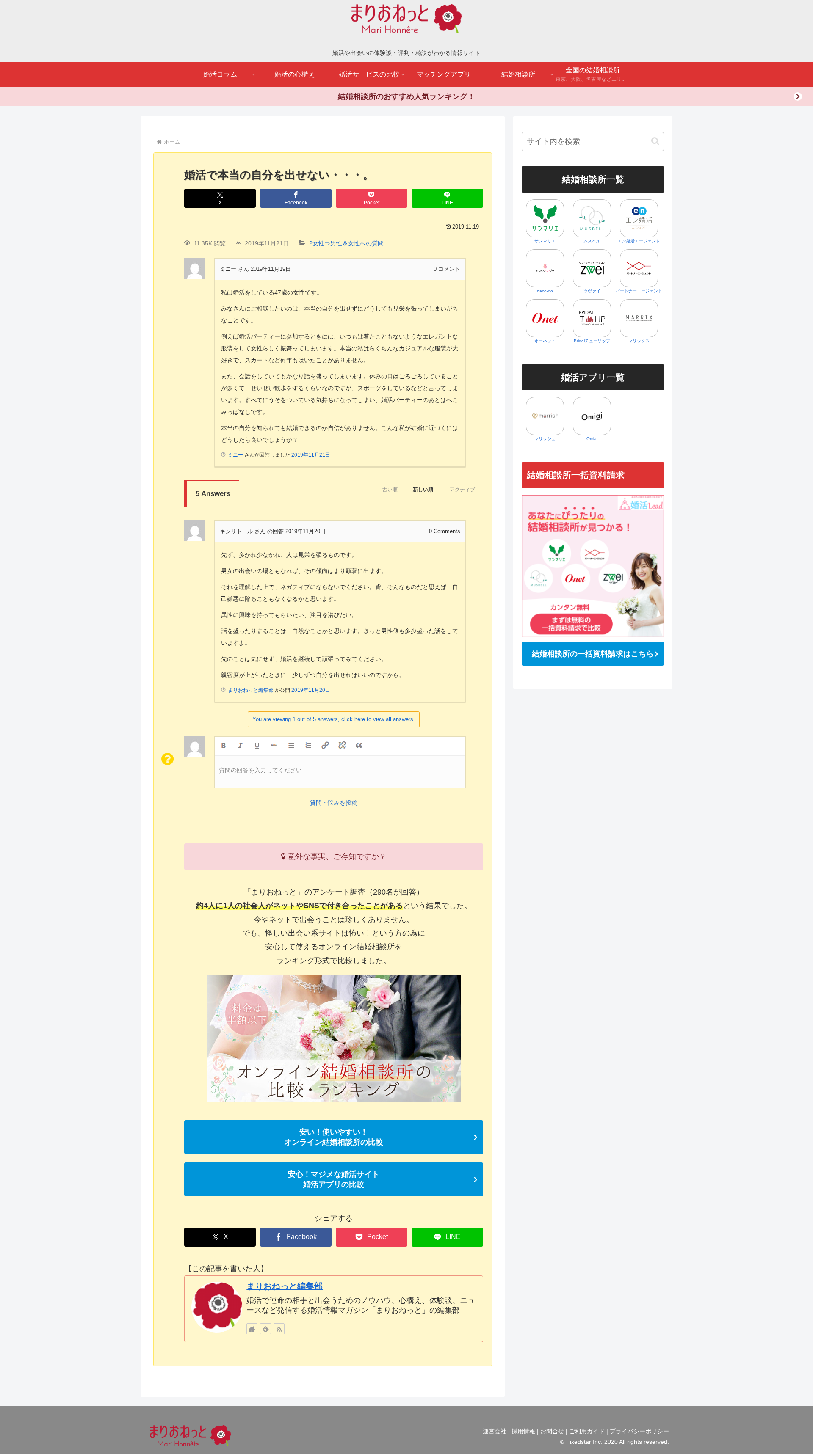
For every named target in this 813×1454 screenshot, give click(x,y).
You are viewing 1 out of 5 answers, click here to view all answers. (333, 719)
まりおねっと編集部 (284, 1286)
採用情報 (523, 1431)
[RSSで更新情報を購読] (279, 1328)
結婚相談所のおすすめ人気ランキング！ (406, 96)
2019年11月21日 (310, 455)
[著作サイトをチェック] (251, 1328)
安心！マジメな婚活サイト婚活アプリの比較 (333, 1179)
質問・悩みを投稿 (333, 802)
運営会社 (494, 1431)
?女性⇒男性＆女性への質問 (346, 243)
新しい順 (423, 490)
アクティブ (462, 490)
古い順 (390, 490)
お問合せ (552, 1431)
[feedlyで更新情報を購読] (265, 1328)
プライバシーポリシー (639, 1431)
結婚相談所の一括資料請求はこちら (593, 654)
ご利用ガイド (587, 1431)
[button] (655, 141)
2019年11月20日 (310, 690)
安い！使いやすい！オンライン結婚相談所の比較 (333, 1137)
